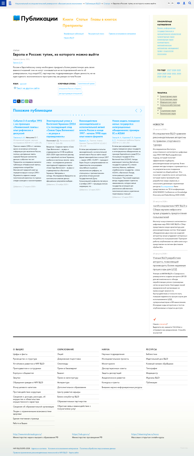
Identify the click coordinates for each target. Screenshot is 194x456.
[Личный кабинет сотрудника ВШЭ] (184, 3)
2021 (174, 73)
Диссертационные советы (114, 368)
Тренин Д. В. (18, 63)
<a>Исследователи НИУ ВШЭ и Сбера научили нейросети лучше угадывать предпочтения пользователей (170, 211)
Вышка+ (60, 373)
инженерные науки (165, 39)
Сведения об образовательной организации (33, 406)
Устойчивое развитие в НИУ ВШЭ (28, 363)
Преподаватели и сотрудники (27, 368)
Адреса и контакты (39, 448)
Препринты (73, 25)
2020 (179, 73)
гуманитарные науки (165, 36)
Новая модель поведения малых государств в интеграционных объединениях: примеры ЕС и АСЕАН (126, 127)
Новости (158, 124)
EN (172, 3)
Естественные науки (168, 99)
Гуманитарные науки (168, 96)
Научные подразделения (113, 354)
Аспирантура (63, 382)
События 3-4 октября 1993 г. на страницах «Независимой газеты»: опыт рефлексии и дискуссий (27, 127)
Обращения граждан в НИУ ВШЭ (28, 382)
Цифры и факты (20, 354)
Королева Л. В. (127, 137)
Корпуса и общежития (23, 373)
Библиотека (151, 354)
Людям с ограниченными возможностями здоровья (32, 412)
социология (168, 51)
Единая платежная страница (26, 418)
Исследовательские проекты (115, 358)
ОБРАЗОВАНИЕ (65, 349)
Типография (151, 368)
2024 (159, 73)
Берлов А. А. (84, 141)
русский (23, 84)
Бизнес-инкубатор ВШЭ (68, 396)
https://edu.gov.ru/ (81, 434)
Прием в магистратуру (67, 377)
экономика (161, 54)
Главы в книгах (104, 19)
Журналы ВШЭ (152, 377)
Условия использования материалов (63, 448)
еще (169, 76)
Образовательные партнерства (71, 401)
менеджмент (173, 48)
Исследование (167, 186)
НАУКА (106, 349)
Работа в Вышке (20, 423)
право (160, 51)
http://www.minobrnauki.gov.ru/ (27, 434)
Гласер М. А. (117, 137)
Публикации (39, 18)
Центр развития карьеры (68, 392)
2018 (164, 76)
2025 (179, 70)
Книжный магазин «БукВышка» (159, 363)
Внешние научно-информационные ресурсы (122, 387)
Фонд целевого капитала (24, 387)
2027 (169, 70)
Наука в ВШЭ (69, 38)
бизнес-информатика (166, 28)
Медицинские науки (168, 102)
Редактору (184, 448)
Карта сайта (73, 452)
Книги (68, 19)
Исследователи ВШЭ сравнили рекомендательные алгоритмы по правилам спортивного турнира (169, 139)
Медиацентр (152, 373)
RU (169, 3)
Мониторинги (108, 363)
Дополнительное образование (71, 387)
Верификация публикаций (74, 34)
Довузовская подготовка (69, 358)
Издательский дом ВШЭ (157, 358)
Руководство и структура (25, 358)
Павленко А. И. (19, 137)
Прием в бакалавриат (67, 368)
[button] (70, 115)
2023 (164, 73)
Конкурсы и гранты (110, 382)
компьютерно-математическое (164, 44)
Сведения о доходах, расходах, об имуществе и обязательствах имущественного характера (29, 399)
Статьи (82, 19)
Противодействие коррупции (27, 392)
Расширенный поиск (96, 34)
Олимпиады (62, 363)
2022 (169, 73)
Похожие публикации (32, 110)
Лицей (60, 354)
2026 (174, 70)
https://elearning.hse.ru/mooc (145, 434)
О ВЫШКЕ (18, 349)
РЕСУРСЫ (151, 349)
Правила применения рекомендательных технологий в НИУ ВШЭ (40, 452)
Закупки (16, 377)
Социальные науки (168, 110)
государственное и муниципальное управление (169, 32)
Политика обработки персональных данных (97, 448)
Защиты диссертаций (111, 373)
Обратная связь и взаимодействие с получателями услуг (74, 407)
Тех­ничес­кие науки (168, 113)
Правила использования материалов (122, 34)
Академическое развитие (113, 377)
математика (162, 48)
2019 (159, 76)
